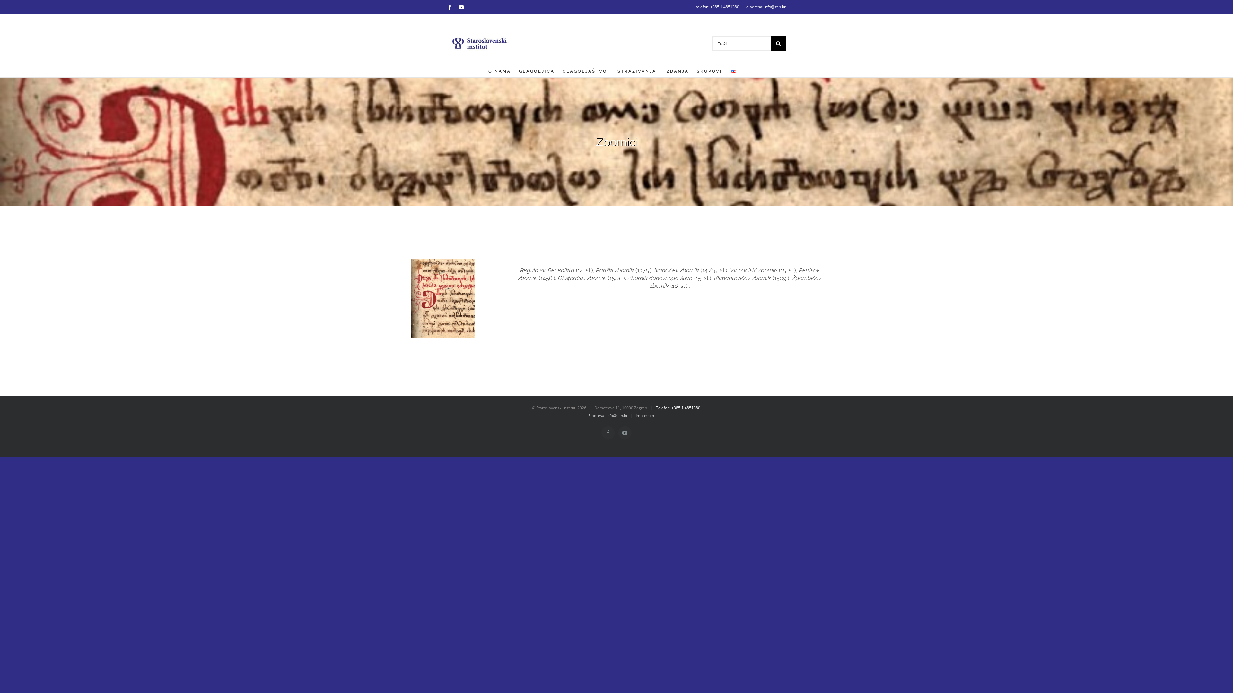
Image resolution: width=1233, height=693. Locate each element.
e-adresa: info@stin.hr (766, 7)
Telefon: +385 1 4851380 (678, 408)
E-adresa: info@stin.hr (608, 415)
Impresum (645, 415)
